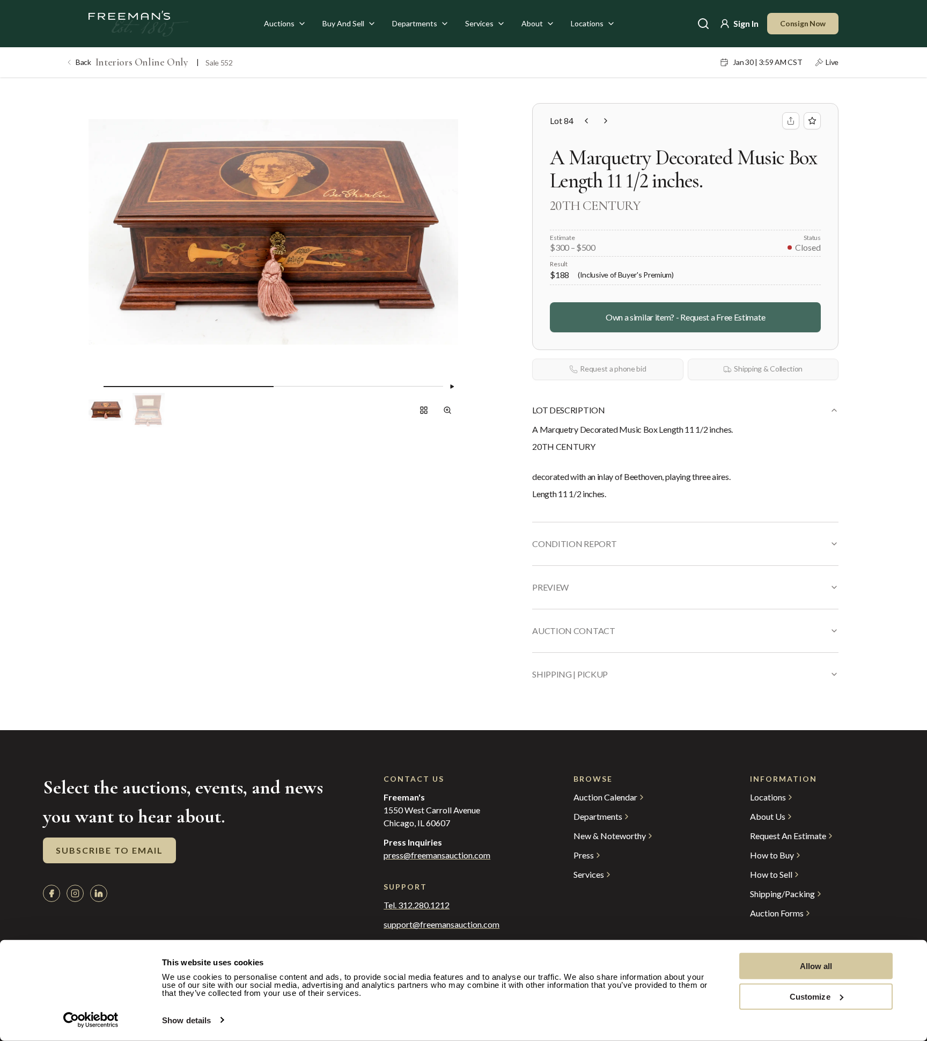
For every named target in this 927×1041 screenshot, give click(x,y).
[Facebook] (51, 893)
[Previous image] (95, 386)
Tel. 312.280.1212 (417, 905)
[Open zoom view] (447, 410)
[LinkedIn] (98, 893)
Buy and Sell (343, 23)
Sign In (746, 23)
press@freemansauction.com (437, 855)
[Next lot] (605, 120)
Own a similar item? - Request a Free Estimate (685, 317)
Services (479, 23)
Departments (414, 23)
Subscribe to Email (109, 850)
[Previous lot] (586, 120)
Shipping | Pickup (570, 674)
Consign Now (803, 23)
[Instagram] (75, 893)
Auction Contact (573, 630)
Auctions (279, 23)
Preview (550, 587)
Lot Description (568, 410)
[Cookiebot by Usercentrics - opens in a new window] (91, 1020)
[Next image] (451, 386)
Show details (186, 1020)
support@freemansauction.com (441, 924)
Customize (810, 996)
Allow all (816, 966)
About (532, 23)
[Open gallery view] (424, 410)
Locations (587, 23)
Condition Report (574, 543)
